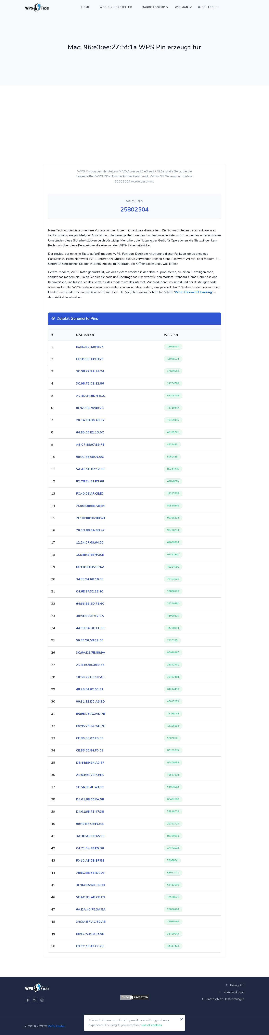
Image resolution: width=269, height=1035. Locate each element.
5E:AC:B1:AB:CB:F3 (90, 897)
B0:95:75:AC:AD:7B (90, 714)
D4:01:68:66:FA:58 (90, 799)
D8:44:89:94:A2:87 (90, 763)
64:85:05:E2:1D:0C (90, 432)
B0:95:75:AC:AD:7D (91, 726)
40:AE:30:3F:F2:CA (90, 616)
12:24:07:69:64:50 (90, 542)
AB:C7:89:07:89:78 (90, 445)
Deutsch (209, 7)
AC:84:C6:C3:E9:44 (90, 665)
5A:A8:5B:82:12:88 (90, 469)
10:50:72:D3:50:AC (90, 677)
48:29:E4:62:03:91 (89, 689)
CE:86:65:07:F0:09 (89, 738)
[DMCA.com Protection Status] (134, 997)
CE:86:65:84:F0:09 (89, 750)
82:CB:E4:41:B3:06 (90, 481)
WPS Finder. (56, 1026)
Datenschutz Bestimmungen (224, 999)
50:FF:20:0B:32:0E (89, 640)
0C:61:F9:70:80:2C (90, 408)
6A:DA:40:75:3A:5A (91, 909)
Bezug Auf (236, 985)
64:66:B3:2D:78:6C (90, 604)
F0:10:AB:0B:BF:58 (90, 860)
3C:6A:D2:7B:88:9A (90, 652)
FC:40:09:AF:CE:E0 (90, 493)
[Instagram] (42, 1000)
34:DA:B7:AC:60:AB (91, 922)
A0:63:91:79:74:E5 (90, 775)
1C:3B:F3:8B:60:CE (90, 555)
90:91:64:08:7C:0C (90, 457)
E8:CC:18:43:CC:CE (90, 946)
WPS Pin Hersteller (116, 7)
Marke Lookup (153, 7)
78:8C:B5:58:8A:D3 (90, 873)
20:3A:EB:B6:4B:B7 (90, 420)
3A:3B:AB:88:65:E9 (90, 836)
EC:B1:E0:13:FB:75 (90, 359)
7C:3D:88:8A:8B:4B (90, 518)
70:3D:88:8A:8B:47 (90, 530)
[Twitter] (35, 1000)
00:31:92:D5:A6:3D (90, 701)
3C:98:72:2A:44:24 (90, 371)
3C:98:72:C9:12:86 (90, 383)
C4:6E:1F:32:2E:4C (89, 591)
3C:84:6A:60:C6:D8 (90, 885)
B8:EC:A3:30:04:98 (90, 934)
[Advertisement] (134, 115)
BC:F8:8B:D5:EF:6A (90, 567)
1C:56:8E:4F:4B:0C (90, 787)
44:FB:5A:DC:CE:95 (90, 628)
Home (85, 7)
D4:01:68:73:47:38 (90, 811)
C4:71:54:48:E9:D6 (90, 848)
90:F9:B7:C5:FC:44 (90, 824)
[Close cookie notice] (181, 1019)
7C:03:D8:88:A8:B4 (90, 506)
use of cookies (151, 1025)
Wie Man (181, 7)
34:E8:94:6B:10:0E (89, 579)
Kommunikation (233, 992)
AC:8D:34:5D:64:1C (90, 396)
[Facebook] (28, 1000)
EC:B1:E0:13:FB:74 (90, 347)
